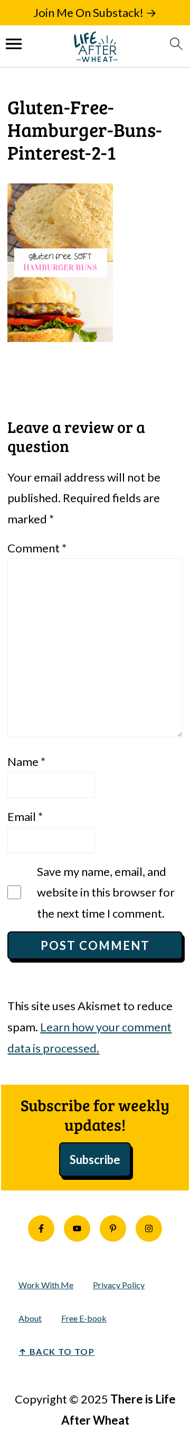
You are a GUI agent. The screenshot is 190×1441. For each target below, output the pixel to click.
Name (26, 761)
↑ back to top (56, 1351)
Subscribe (95, 1159)
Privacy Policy (119, 1285)
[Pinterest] (113, 1228)
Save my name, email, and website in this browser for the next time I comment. (106, 892)
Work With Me (45, 1285)
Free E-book (84, 1318)
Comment (36, 548)
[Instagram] (149, 1228)
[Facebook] (41, 1228)
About (30, 1318)
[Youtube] (77, 1228)
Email (25, 816)
